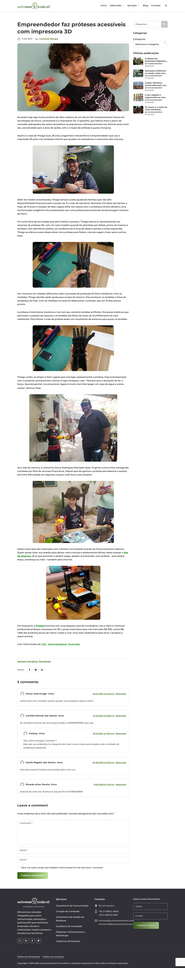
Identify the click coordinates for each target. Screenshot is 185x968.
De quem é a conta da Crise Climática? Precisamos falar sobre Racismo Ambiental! (156, 108)
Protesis (40, 625)
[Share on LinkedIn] (42, 669)
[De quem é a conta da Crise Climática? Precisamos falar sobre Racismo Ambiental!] (138, 110)
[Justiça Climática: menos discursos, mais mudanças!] (138, 85)
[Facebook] (32, 940)
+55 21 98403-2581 (108, 915)
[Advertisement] (150, 160)
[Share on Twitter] (35, 669)
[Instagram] (19, 940)
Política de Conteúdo (53, 957)
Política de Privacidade (28, 957)
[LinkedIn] (26, 940)
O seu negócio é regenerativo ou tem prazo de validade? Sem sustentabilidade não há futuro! (156, 96)
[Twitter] (38, 940)
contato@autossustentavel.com (116, 920)
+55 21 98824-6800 (109, 911)
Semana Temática (27, 661)
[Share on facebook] (29, 669)
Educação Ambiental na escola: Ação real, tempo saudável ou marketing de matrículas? (155, 72)
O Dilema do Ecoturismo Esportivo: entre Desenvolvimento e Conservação (155, 59)
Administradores (57, 644)
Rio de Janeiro (106, 905)
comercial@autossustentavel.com (118, 924)
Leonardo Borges (48, 39)
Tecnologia (45, 661)
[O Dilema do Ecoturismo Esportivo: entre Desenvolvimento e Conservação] (138, 61)
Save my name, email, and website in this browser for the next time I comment (62, 867)
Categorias (139, 39)
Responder (121, 694)
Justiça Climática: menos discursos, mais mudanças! (156, 84)
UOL (44, 644)
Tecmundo (74, 644)
